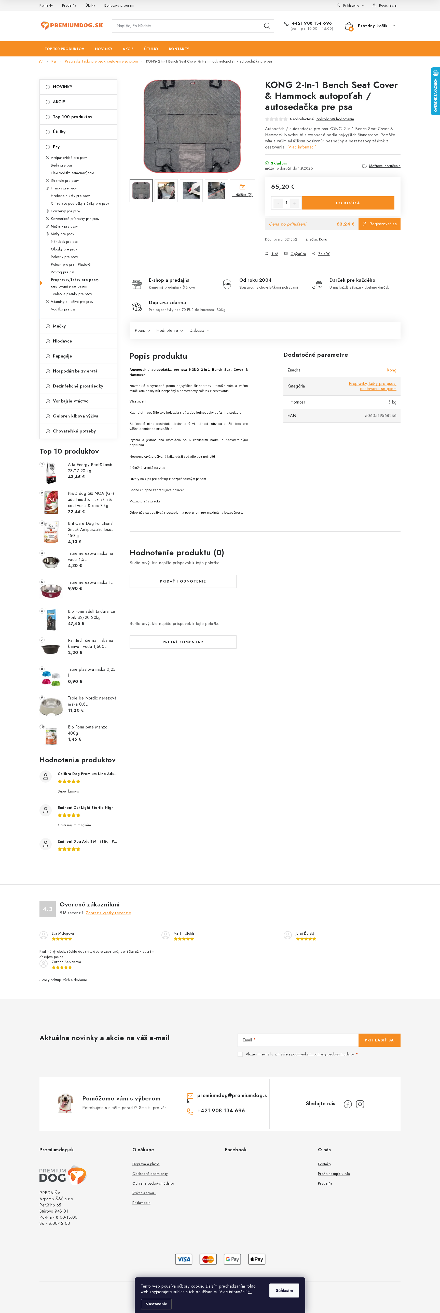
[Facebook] (348, 1104)
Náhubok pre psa (64, 241)
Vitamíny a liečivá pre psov (72, 301)
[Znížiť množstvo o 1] (278, 203)
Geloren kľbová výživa (76, 416)
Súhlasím (284, 1290)
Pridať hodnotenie (183, 581)
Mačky (59, 326)
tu (250, 1292)
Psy (56, 147)
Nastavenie (156, 1304)
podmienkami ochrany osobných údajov (323, 1054)
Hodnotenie (167, 330)
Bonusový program (119, 5)
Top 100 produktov (72, 117)
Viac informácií (302, 147)
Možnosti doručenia (385, 165)
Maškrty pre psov (64, 226)
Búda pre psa (61, 165)
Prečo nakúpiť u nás (334, 1173)
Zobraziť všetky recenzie (108, 913)
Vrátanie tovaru (144, 1193)
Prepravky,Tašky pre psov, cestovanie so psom (75, 283)
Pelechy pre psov (64, 256)
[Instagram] (360, 1104)
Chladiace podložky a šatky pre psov (80, 203)
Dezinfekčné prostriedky (78, 386)
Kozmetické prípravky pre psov (75, 218)
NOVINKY (63, 87)
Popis (140, 330)
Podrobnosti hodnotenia (335, 119)
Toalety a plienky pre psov (71, 293)
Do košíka (348, 202)
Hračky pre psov (64, 188)
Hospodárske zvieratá (75, 371)
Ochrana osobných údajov (153, 1183)
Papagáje (62, 356)
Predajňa (69, 5)
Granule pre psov (65, 180)
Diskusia (196, 330)
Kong (323, 239)
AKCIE (59, 102)
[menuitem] (64, 48)
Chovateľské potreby (74, 431)
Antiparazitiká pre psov (69, 157)
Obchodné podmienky (150, 1173)
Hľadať (267, 26)
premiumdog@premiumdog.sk (227, 1098)
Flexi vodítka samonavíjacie (72, 172)
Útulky (90, 5)
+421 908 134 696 (311, 23)
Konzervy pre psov (65, 211)
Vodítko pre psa (63, 309)
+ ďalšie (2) (242, 195)
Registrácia (388, 5)
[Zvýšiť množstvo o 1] (294, 203)
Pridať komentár (183, 642)
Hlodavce (62, 341)
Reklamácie (141, 1202)
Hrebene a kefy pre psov (70, 195)
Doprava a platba (146, 1164)
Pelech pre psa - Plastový (71, 264)
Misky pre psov (62, 233)
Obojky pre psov (64, 249)
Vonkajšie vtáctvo (71, 401)
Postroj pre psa (63, 272)
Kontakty (46, 5)
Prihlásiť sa (379, 1040)
